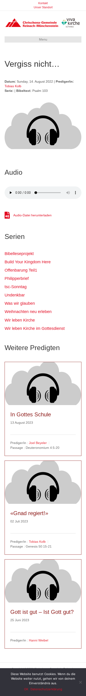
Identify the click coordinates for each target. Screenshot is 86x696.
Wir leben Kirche (20, 320)
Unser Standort (43, 7)
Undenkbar (15, 295)
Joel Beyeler (38, 443)
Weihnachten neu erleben (28, 311)
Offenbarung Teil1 (21, 270)
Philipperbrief (17, 278)
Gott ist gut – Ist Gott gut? (42, 612)
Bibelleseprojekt (19, 253)
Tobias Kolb (13, 86)
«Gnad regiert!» (29, 513)
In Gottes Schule (30, 414)
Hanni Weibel (38, 640)
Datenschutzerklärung (46, 689)
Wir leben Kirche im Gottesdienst (35, 328)
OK (26, 689)
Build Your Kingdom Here (28, 262)
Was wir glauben (20, 303)
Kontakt (43, 3)
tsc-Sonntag (16, 286)
